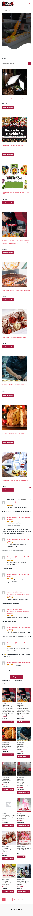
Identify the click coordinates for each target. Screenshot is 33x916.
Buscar (4, 58)
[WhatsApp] (14, 909)
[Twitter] (19, 909)
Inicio (3, 10)
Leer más (21, 857)
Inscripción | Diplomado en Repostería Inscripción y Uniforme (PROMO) (18, 594)
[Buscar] (29, 63)
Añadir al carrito (8, 107)
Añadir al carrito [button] (8, 722)
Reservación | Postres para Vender (18, 662)
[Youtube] (21, 909)
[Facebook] (11, 909)
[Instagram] (16, 909)
